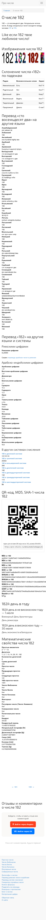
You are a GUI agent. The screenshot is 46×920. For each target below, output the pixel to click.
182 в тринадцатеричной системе (16, 477)
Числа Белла (7, 864)
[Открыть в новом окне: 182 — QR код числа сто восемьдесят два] (23, 520)
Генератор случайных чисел (13, 882)
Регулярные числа (9, 869)
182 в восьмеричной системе (14, 463)
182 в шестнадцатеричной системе (16, 482)
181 (10, 28)
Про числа (8, 2)
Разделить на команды (10, 887)
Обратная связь (8, 897)
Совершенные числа (10, 871)
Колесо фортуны (8, 884)
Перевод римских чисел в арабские (15, 877)
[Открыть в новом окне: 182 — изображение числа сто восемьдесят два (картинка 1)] (8, 58)
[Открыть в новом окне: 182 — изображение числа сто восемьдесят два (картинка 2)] (20, 58)
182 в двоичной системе (12, 453)
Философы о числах (9, 875)
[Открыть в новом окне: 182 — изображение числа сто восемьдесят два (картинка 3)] (33, 58)
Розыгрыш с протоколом (11, 889)
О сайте (5, 900)
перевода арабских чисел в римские (22, 357)
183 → (31, 787)
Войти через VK (23, 831)
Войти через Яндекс (23, 824)
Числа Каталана (8, 867)
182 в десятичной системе (13, 468)
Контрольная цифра (9, 894)
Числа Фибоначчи (9, 862)
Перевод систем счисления (12, 880)
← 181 (14, 787)
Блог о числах (7, 891)
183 (15, 28)
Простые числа (7, 859)
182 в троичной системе (12, 458)
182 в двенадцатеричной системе (16, 472)
